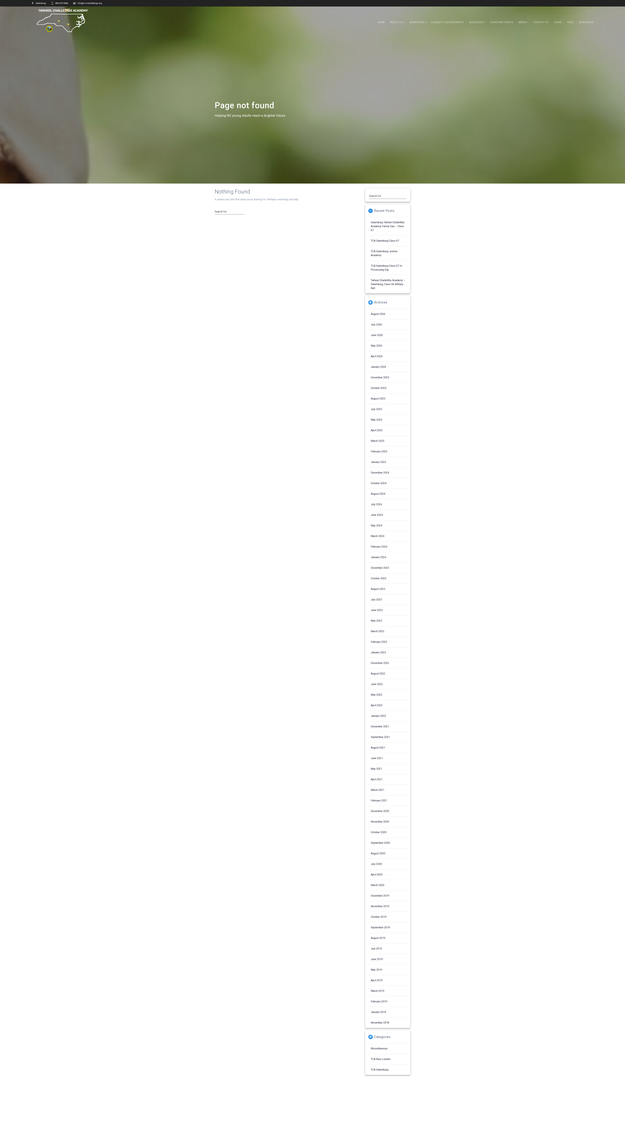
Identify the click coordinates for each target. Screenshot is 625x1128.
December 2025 (380, 377)
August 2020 (378, 853)
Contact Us (541, 22)
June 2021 (377, 758)
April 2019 (376, 980)
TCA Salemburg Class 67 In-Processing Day (387, 267)
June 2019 (377, 959)
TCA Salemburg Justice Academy (384, 253)
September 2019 (380, 927)
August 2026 (378, 314)
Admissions (417, 22)
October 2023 (378, 578)
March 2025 (377, 440)
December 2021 (380, 726)
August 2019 (378, 938)
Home (381, 22)
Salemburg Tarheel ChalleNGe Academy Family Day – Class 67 (387, 226)
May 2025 (376, 419)
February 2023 (379, 641)
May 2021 (376, 768)
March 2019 (377, 990)
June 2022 (377, 684)
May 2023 (376, 620)
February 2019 (379, 1001)
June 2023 (377, 610)
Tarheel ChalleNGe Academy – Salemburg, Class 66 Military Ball (388, 284)
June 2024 (377, 514)
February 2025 (379, 451)
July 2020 (376, 864)
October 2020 (378, 832)
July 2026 (376, 324)
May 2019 (376, 969)
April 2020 (376, 874)
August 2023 (378, 589)
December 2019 (380, 895)
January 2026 (378, 366)
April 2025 (376, 430)
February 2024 (379, 546)
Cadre (558, 22)
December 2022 (380, 663)
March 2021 (377, 789)
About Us (396, 22)
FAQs (570, 22)
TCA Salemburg (379, 1069)
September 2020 (380, 842)
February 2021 (379, 800)
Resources (476, 22)
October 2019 (378, 916)
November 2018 (380, 1022)
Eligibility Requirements (447, 22)
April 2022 (376, 705)
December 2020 (380, 811)
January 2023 (378, 652)
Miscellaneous (379, 1048)
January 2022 (378, 715)
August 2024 (378, 493)
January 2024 (378, 557)
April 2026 (376, 356)
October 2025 (378, 388)
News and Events (502, 22)
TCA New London (380, 1059)
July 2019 (376, 948)
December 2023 (380, 567)
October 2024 (378, 483)
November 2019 (380, 906)
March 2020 (377, 885)
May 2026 (376, 345)
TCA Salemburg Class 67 (385, 240)
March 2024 (377, 536)
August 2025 (378, 398)
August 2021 (378, 747)
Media (522, 22)
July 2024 (376, 504)
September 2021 (380, 737)
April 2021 (376, 779)
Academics (586, 22)
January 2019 (378, 1012)
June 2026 (377, 335)
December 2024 (380, 472)
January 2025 (378, 462)
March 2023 (377, 631)
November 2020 (380, 821)
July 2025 (376, 409)
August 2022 (378, 673)
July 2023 (376, 599)
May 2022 (376, 694)
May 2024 (376, 525)
